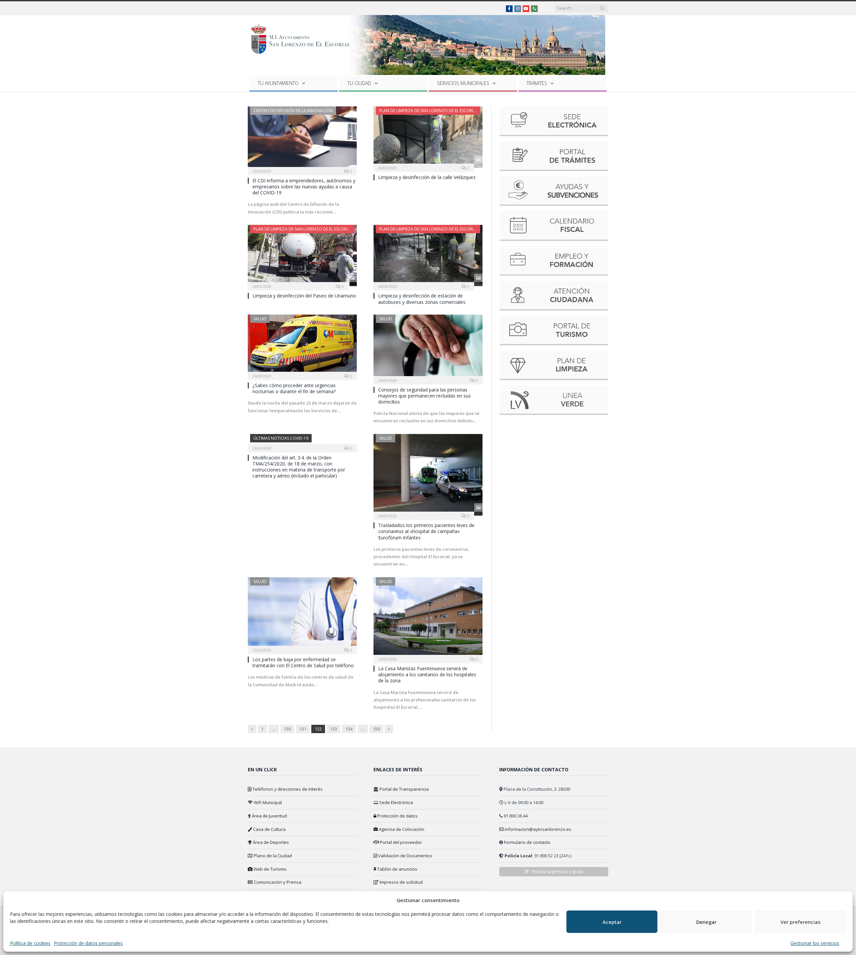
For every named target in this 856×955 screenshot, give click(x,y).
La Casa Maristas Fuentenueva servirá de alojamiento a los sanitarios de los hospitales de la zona (427, 674)
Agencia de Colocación (401, 829)
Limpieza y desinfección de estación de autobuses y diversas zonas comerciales (421, 298)
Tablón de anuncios (396, 869)
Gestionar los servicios (814, 943)
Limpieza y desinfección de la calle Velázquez (426, 177)
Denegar (706, 922)
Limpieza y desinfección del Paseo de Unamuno (304, 295)
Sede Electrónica (395, 802)
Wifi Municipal (267, 802)
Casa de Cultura (269, 829)
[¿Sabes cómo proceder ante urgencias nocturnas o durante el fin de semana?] (302, 345)
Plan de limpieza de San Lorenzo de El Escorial (428, 110)
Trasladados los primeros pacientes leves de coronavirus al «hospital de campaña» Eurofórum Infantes (426, 531)
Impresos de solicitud (401, 882)
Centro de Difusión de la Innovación (293, 110)
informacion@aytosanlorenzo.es (538, 829)
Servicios (463, 83)
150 (376, 729)
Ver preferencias (800, 922)
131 (302, 729)
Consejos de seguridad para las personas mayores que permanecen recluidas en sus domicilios (424, 395)
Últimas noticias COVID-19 (280, 438)
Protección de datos (397, 816)
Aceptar (612, 922)
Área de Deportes (270, 842)
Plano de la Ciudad (272, 856)
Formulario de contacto (527, 842)
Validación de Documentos (404, 856)
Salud (259, 319)
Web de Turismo (269, 869)
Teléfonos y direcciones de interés (287, 789)
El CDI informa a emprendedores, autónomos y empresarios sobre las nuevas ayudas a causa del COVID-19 (303, 186)
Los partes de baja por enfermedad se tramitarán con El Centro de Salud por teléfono (303, 662)
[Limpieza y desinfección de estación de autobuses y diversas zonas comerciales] (428, 255)
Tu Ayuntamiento (278, 83)
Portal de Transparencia (404, 789)
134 (348, 729)
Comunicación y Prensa (277, 882)
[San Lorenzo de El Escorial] (304, 37)
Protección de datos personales (88, 943)
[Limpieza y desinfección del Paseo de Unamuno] (302, 255)
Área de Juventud (269, 816)
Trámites (537, 83)
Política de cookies (30, 943)
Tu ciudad (359, 83)
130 (287, 729)
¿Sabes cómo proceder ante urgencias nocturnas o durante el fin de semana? (294, 388)
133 (333, 729)
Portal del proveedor (400, 842)
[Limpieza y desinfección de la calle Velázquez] (428, 137)
